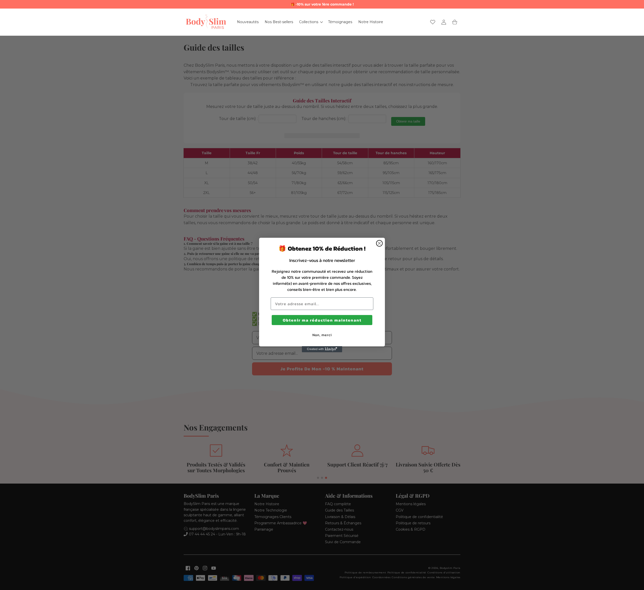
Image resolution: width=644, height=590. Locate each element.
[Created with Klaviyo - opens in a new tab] (322, 349)
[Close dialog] (379, 243)
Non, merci (322, 334)
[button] (310, 22)
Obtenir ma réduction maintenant (322, 320)
